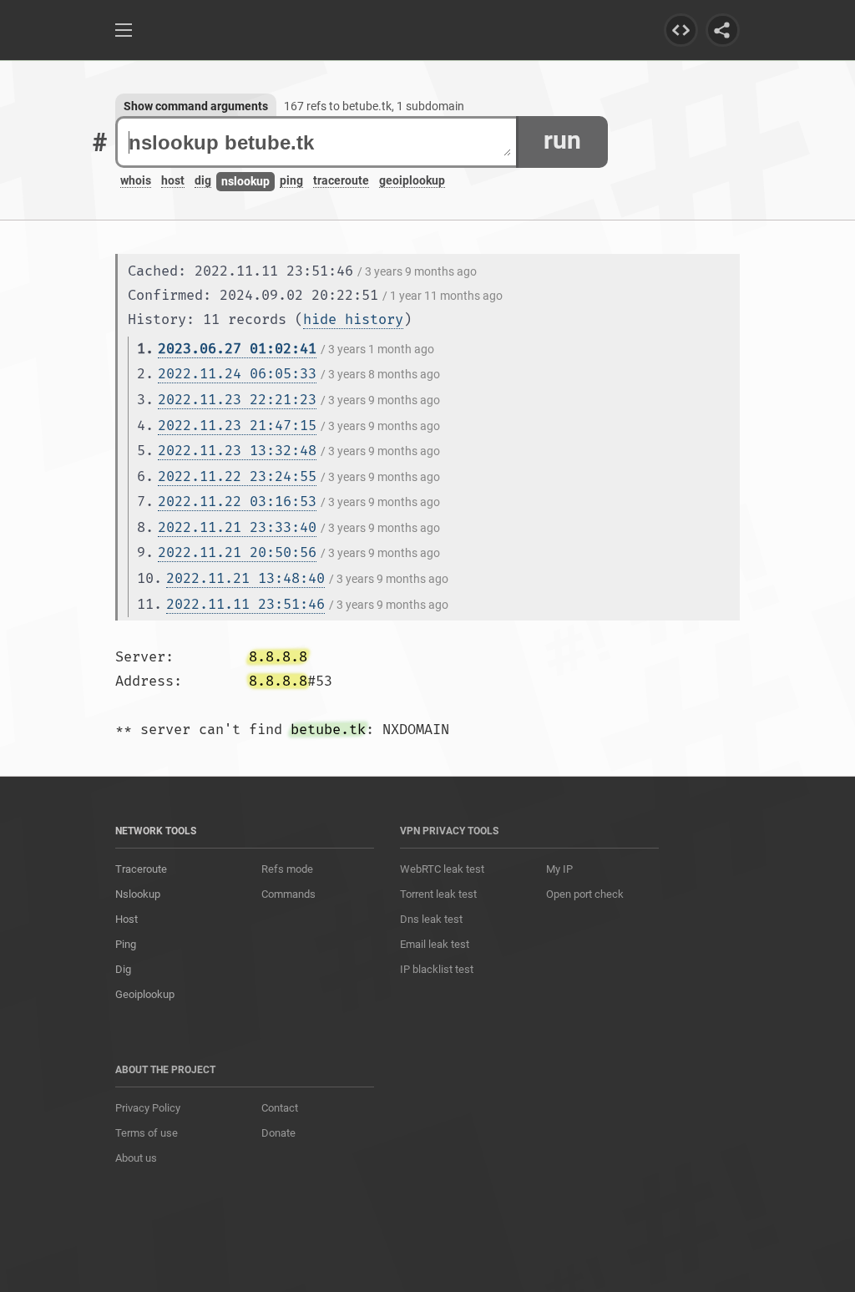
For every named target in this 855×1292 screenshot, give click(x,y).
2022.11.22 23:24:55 (237, 476)
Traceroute (141, 869)
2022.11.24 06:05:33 (237, 374)
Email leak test (434, 944)
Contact (279, 1108)
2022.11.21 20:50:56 (237, 552)
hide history (353, 319)
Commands (288, 894)
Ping (125, 944)
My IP (559, 869)
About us (136, 1158)
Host (126, 919)
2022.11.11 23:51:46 (245, 604)
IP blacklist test (436, 969)
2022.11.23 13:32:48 (237, 450)
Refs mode (287, 869)
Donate (278, 1133)
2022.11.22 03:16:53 (237, 501)
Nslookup (137, 894)
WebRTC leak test (442, 869)
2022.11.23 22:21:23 (237, 399)
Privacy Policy (147, 1108)
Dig (123, 969)
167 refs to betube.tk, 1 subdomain (374, 106)
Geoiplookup (145, 994)
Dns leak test (431, 919)
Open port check (585, 894)
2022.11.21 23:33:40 (237, 527)
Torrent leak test (438, 894)
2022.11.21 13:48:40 (245, 578)
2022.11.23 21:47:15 (237, 425)
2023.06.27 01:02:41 (237, 348)
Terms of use (146, 1133)
